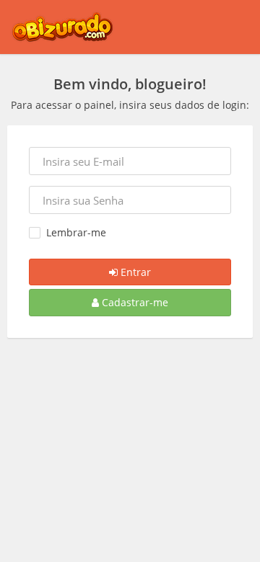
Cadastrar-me (133, 302)
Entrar (134, 272)
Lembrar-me (76, 232)
